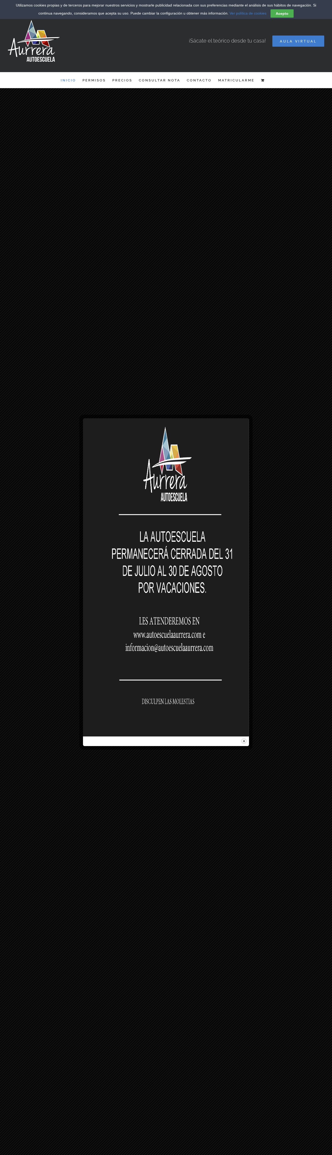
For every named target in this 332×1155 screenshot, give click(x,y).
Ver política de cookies (248, 13)
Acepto (282, 13)
